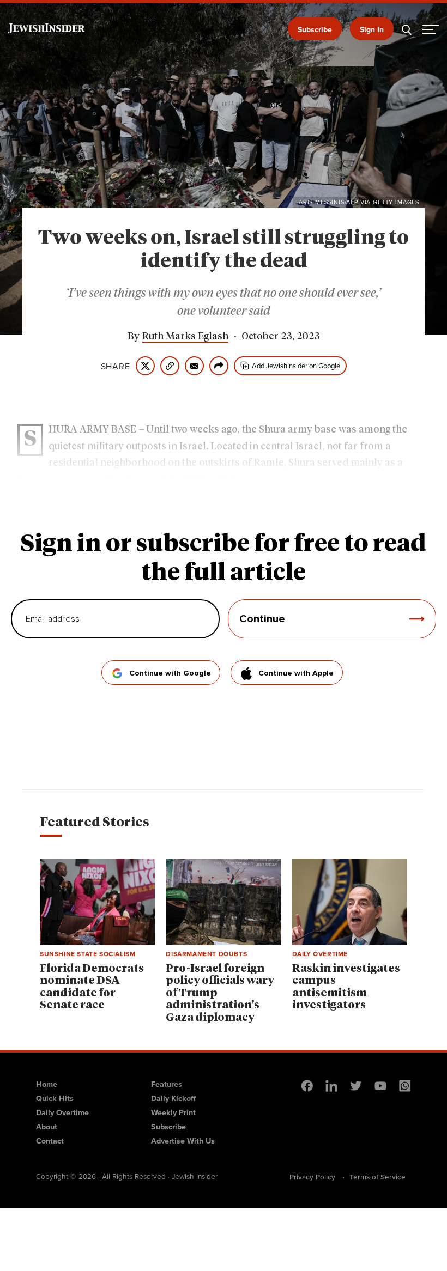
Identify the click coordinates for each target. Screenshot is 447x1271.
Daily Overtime (62, 1112)
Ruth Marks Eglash (185, 337)
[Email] (194, 365)
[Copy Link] (169, 365)
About (46, 1126)
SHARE (115, 366)
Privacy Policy (312, 1176)
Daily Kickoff (173, 1098)
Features (166, 1084)
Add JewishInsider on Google (296, 365)
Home (46, 1084)
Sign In (372, 29)
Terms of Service (377, 1176)
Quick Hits (55, 1098)
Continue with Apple (296, 673)
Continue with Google (170, 673)
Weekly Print (173, 1112)
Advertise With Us (183, 1140)
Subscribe (315, 29)
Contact (50, 1140)
